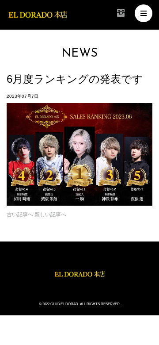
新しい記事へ (50, 214)
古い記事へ (20, 214)
